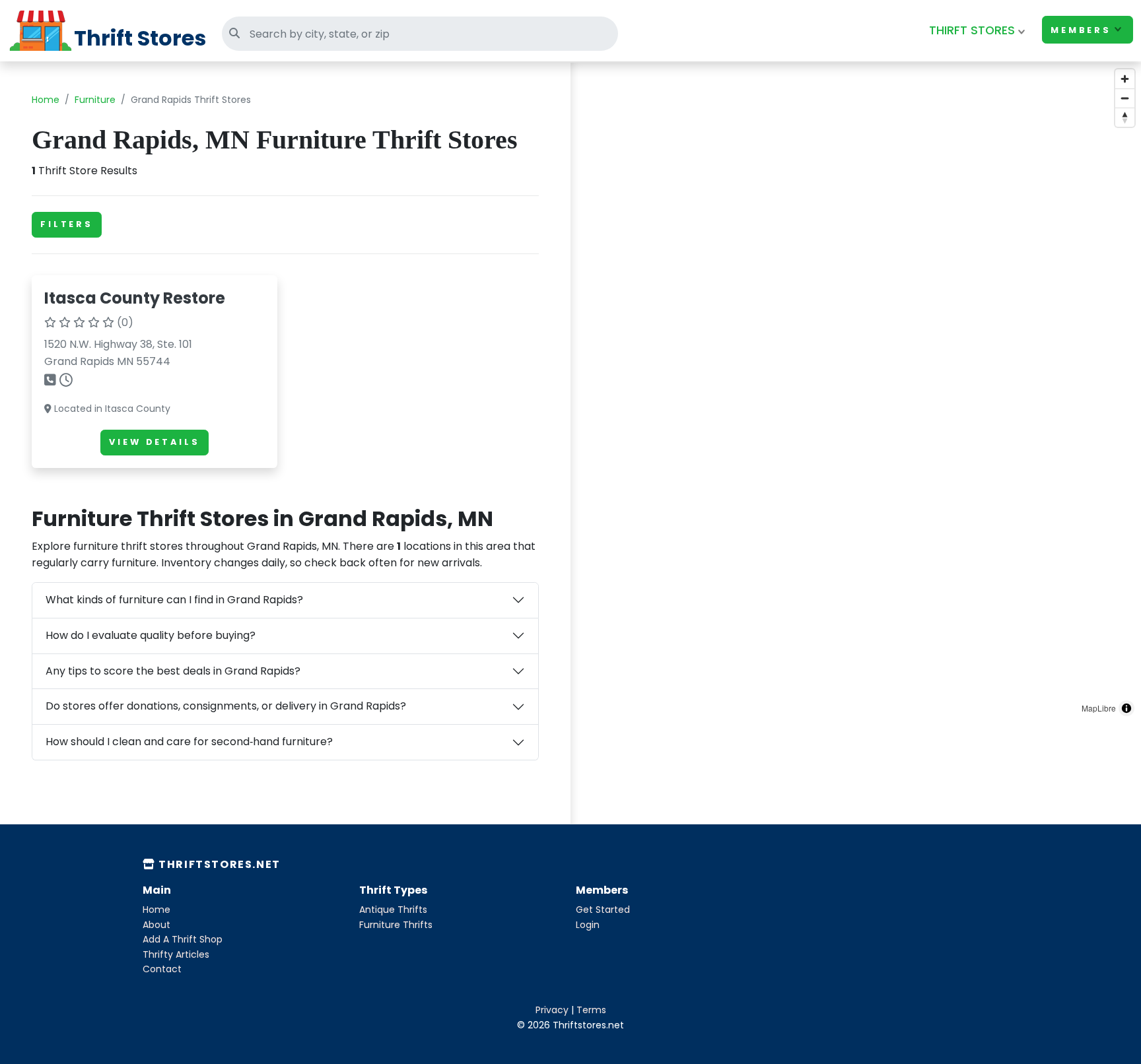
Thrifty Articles (176, 954)
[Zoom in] (1124, 78)
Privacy (552, 1009)
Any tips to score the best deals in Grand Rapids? (173, 671)
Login (588, 924)
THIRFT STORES (972, 30)
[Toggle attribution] (1126, 708)
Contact (162, 969)
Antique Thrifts (393, 909)
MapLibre (1099, 708)
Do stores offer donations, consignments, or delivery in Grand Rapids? (226, 706)
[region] (855, 393)
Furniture (95, 99)
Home (45, 99)
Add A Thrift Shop (183, 939)
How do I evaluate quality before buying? (151, 635)
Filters (66, 224)
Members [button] (1081, 30)
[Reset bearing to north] (1124, 117)
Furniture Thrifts (395, 924)
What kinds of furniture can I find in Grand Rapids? (174, 599)
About (156, 924)
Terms (591, 1009)
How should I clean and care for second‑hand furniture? (189, 741)
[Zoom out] (1124, 98)
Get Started (603, 909)
